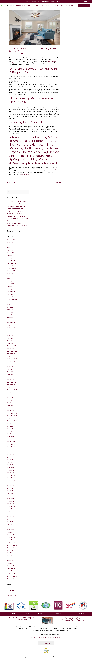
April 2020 (10, 434)
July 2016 (10, 550)
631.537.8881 (45, 1)
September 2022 (12, 359)
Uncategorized (14, 54)
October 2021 (11, 387)
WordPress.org (11, 595)
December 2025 (12, 260)
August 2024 (11, 302)
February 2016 (11, 563)
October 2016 (11, 542)
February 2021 (11, 408)
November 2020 (12, 415)
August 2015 (10, 578)
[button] (84, 5)
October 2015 (11, 573)
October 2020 (11, 418)
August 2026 (11, 240)
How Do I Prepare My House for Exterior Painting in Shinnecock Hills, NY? (17, 218)
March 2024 (10, 315)
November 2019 (11, 447)
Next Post (59, 182)
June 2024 (10, 307)
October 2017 (11, 511)
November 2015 (11, 571)
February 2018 (11, 501)
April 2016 (10, 558)
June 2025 (10, 276)
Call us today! (25, 174)
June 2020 (10, 428)
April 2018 (10, 496)
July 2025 (10, 273)
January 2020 (11, 441)
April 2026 (10, 250)
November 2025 (12, 263)
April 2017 (10, 527)
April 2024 (10, 312)
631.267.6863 (32, 1)
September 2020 (12, 421)
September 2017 (12, 514)
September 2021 (12, 390)
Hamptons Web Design (63, 657)
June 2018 (10, 490)
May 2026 (10, 247)
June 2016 (10, 553)
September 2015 (12, 576)
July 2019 (10, 457)
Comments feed (11, 593)
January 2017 (11, 534)
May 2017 (10, 524)
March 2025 (10, 284)
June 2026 (10, 245)
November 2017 (11, 509)
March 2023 (10, 343)
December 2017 (11, 506)
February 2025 (11, 286)
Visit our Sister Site (73, 618)
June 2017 (10, 522)
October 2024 (11, 296)
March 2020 (10, 436)
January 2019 (11, 472)
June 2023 (10, 335)
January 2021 (11, 410)
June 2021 (10, 397)
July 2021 (10, 395)
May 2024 (10, 309)
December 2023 (12, 320)
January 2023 (11, 348)
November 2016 (11, 540)
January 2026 (11, 258)
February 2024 (11, 317)
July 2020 (10, 426)
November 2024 (12, 294)
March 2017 (10, 529)
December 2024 (12, 291)
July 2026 (10, 242)
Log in (9, 587)
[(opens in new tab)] (21, 605)
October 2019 (11, 449)
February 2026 (11, 255)
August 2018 (11, 485)
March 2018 (10, 498)
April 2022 (10, 371)
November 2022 (12, 353)
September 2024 (12, 299)
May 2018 (10, 493)
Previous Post (10, 182)
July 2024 (10, 304)
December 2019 (11, 444)
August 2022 (11, 361)
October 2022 (11, 356)
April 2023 (10, 340)
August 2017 (10, 516)
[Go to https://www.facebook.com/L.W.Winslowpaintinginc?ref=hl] (5, 1)
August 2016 (10, 547)
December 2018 (11, 475)
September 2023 (12, 328)
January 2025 (11, 289)
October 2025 (11, 265)
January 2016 (11, 566)
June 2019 (10, 459)
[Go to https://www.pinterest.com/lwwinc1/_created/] (9, 1)
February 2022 (11, 377)
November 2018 (11, 478)
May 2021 (10, 400)
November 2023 (12, 322)
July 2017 (10, 519)
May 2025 (10, 278)
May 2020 (10, 431)
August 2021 (10, 392)
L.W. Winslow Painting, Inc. (50, 169)
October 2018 (11, 480)
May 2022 (10, 369)
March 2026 (10, 253)
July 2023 (10, 333)
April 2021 (10, 403)
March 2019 (10, 467)
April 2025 (10, 281)
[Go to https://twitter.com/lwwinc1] (7, 1)
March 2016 (10, 560)
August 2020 (11, 423)
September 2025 (12, 268)
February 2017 (11, 532)
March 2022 (10, 374)
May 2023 (10, 338)
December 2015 (11, 568)
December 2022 (12, 351)
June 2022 (10, 366)
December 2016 (11, 537)
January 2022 (11, 379)
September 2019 (12, 452)
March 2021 (10, 405)
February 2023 (11, 346)
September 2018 (12, 483)
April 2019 (10, 465)
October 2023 (11, 325)
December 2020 (12, 413)
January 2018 (11, 503)
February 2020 (11, 439)
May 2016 (9, 555)
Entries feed (10, 590)
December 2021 (11, 382)
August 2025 (11, 271)
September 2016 (12, 545)
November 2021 (11, 384)
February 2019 (11, 470)
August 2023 (11, 330)
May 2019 (10, 462)
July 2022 (10, 364)
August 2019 (10, 454)
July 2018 (10, 488)
